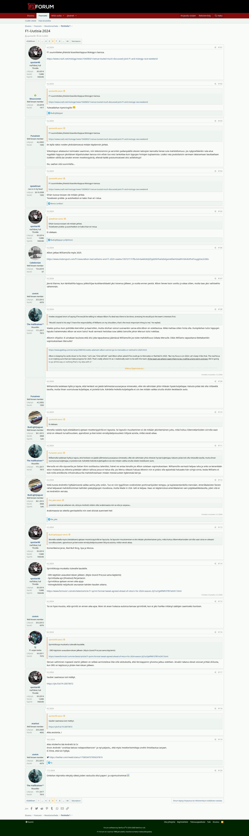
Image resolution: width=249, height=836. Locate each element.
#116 (220, 632)
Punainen (35, 135)
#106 (220, 247)
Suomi (30, 822)
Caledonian (35, 262)
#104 (220, 171)
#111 (220, 445)
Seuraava (76, 41)
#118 (220, 708)
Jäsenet (70, 15)
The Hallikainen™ (35, 324)
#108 (220, 309)
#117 (220, 672)
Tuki (209, 822)
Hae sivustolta (44, 20)
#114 (220, 563)
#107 (220, 278)
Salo (42, 439)
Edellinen (31, 41)
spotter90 (31, 36)
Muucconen (35, 98)
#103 (220, 121)
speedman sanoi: (56, 218)
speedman (35, 186)
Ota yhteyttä (169, 822)
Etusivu (30, 15)
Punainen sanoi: (55, 453)
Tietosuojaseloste (197, 822)
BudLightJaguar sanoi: (58, 534)
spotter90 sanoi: (56, 91)
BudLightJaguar (35, 427)
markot (35, 723)
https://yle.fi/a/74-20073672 (60, 683)
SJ (35, 647)
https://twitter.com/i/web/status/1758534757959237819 (75, 757)
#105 (220, 211)
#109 (220, 381)
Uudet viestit (30, 20)
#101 (220, 47)
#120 (220, 770)
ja (62, 240)
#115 (220, 601)
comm (35, 293)
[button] (63, 15)
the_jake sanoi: (55, 500)
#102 (220, 84)
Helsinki (40, 77)
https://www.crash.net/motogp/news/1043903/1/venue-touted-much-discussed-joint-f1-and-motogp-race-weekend (102, 58)
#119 (220, 739)
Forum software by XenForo (125, 828)
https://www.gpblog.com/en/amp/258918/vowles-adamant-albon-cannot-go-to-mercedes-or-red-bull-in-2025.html (98, 350)
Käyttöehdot (182, 822)
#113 (220, 527)
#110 (220, 412)
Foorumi (43, 15)
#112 (220, 480)
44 (67, 41)
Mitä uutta (56, 15)
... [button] (42, 41)
